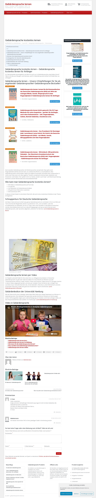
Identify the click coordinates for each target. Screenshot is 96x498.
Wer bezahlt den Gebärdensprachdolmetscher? (48, 390)
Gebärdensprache (39, 43)
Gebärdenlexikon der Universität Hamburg (17, 61)
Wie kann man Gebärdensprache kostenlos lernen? (19, 56)
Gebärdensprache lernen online (18, 347)
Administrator (17, 43)
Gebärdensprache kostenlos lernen (14, 490)
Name (7, 446)
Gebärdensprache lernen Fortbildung (20, 342)
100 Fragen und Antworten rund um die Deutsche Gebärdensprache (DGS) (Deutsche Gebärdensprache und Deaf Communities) (77, 108)
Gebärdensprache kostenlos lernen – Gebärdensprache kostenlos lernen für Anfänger (28, 51)
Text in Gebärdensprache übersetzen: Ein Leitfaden (31, 383)
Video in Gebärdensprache (13, 63)
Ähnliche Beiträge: (13, 65)
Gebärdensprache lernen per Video (16, 59)
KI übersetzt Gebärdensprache (13, 382)
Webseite (47, 446)
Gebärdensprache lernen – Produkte (17, 12)
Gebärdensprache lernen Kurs (17, 340)
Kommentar (9, 433)
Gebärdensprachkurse (57, 12)
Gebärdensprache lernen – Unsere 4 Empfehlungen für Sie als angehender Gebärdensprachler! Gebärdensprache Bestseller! (30, 53)
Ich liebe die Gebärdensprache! (14, 390)
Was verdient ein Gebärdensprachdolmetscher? (23, 346)
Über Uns (69, 12)
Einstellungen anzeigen (87, 493)
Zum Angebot (55, 101)
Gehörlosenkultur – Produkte (39, 12)
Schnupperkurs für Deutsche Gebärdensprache (19, 58)
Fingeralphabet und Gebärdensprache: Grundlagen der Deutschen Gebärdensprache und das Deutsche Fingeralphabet (77, 55)
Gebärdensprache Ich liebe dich (52, 374)
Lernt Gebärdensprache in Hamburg (46, 299)
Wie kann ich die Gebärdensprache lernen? (21, 344)
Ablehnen (76, 493)
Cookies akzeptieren (66, 493)
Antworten (58, 412)
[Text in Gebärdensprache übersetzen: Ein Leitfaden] (33, 375)
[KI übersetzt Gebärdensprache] (13, 375)
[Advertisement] (48, 25)
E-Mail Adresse (29, 446)
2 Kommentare (48, 43)
